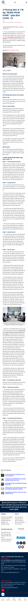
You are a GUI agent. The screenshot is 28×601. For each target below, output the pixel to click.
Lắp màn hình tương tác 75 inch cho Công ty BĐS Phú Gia (15, 493)
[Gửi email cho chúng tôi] (24, 542)
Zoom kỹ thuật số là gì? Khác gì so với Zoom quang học (15, 475)
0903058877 (16, 569)
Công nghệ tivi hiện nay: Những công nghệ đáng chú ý (15, 484)
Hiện (9, 70)
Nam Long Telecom (17, 22)
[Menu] (15, 2)
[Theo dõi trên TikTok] (21, 542)
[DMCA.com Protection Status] (20, 532)
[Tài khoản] (26, 2)
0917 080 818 (9, 585)
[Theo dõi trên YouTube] (22, 546)
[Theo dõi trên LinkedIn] (19, 546)
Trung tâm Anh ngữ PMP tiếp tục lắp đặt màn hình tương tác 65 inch (15, 479)
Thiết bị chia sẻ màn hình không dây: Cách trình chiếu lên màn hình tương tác (15, 488)
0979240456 (9, 569)
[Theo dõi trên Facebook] (17, 542)
